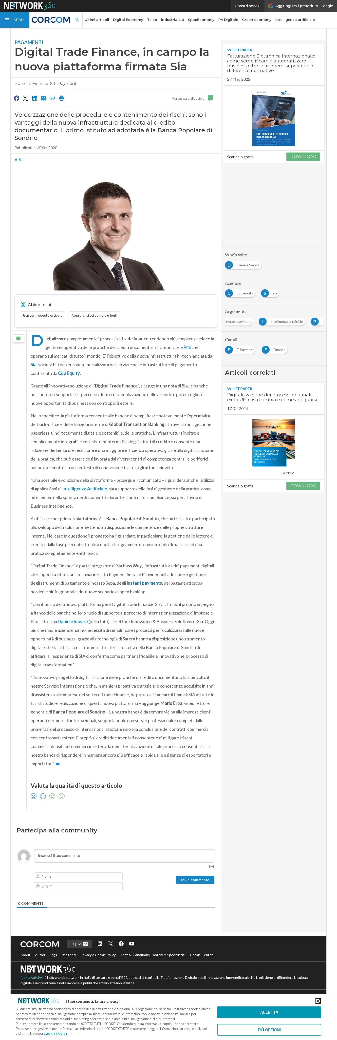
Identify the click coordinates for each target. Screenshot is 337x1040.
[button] (15, 20)
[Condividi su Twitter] (25, 98)
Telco (152, 20)
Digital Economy (128, 20)
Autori (40, 955)
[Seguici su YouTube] (132, 944)
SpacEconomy (201, 20)
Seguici (76, 944)
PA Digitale (228, 20)
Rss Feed (69, 955)
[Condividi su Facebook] (16, 98)
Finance (40, 83)
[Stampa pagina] (61, 98)
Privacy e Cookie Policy (98, 955)
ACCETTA (269, 1012)
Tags (53, 955)
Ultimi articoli (97, 20)
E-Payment (65, 83)
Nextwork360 (32, 977)
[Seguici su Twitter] (110, 944)
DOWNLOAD (303, 156)
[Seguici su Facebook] (121, 944)
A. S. (18, 159)
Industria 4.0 (172, 20)
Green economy (256, 20)
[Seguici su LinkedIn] (100, 944)
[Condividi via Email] (43, 98)
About (25, 955)
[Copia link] (52, 98)
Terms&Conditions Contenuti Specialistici (152, 955)
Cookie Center (201, 955)
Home (21, 83)
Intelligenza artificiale (295, 20)
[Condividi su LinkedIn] (34, 98)
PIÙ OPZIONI (269, 1029)
